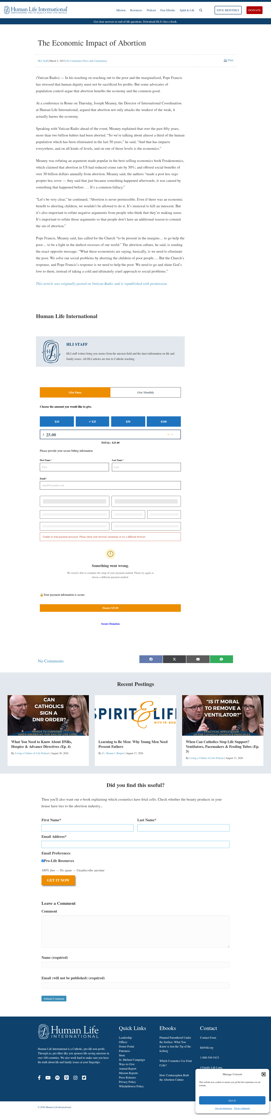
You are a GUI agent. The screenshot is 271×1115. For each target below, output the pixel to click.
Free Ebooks (167, 10)
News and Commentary (95, 61)
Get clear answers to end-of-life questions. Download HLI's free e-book (135, 21)
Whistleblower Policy (131, 1086)
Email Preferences (55, 853)
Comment (49, 911)
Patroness (124, 1051)
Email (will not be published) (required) (73, 978)
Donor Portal (126, 1046)
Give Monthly (145, 392)
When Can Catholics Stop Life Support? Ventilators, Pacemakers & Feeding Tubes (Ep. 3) (222, 746)
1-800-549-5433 (209, 1057)
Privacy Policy (127, 1082)
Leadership (125, 1037)
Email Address (53, 836)
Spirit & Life (187, 10)
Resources (136, 10)
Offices (123, 1042)
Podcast (151, 10)
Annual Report (127, 1068)
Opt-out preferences (223, 1108)
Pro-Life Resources (59, 860)
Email (43, 478)
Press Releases (127, 1077)
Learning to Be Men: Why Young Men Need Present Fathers (133, 744)
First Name (46, 460)
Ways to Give (127, 1064)
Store (122, 1055)
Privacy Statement (242, 1108)
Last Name (118, 460)
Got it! (232, 1100)
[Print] (225, 60)
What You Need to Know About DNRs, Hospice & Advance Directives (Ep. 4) (41, 744)
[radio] (57, 421)
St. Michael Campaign (132, 1060)
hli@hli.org (206, 1047)
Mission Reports (128, 1073)
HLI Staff (43, 61)
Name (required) (54, 957)
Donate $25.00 (110, 608)
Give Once (75, 392)
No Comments (73, 61)
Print (230, 60)
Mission (121, 10)
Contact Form (208, 1037)
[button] (263, 1074)
